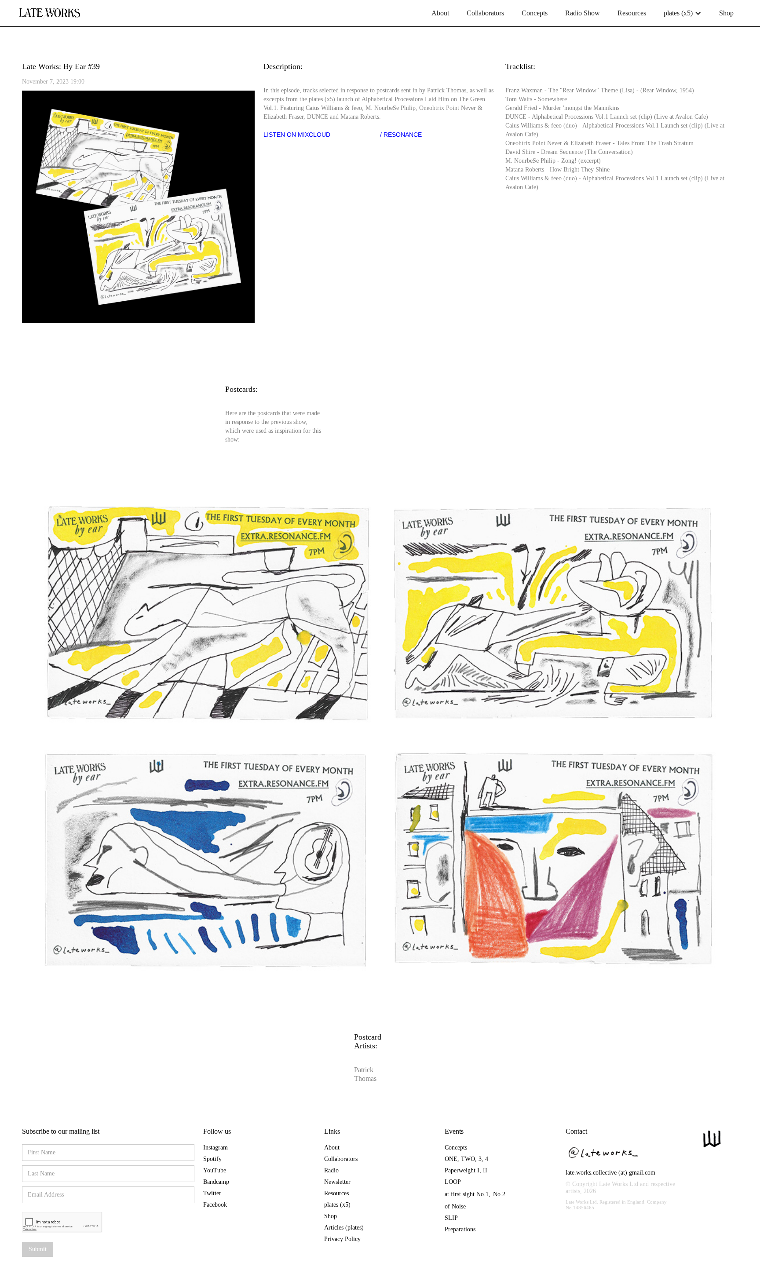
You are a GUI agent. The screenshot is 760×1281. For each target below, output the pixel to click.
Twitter (212, 1193)
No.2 (499, 1194)
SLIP (451, 1218)
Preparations (460, 1229)
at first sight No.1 (467, 1194)
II (485, 1170)
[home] (49, 9)
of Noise (455, 1206)
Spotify (212, 1159)
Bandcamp (216, 1182)
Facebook (215, 1204)
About (440, 13)
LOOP (453, 1182)
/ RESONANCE (401, 134)
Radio (331, 1170)
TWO (468, 1159)
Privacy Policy (342, 1239)
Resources (632, 13)
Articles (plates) (344, 1227)
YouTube (214, 1170)
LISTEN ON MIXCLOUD (296, 134)
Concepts (535, 13)
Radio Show (582, 13)
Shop (726, 13)
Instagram (215, 1147)
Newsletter (337, 1182)
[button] (682, 13)
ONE (451, 1159)
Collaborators (485, 13)
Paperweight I (462, 1170)
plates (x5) (337, 1204)
